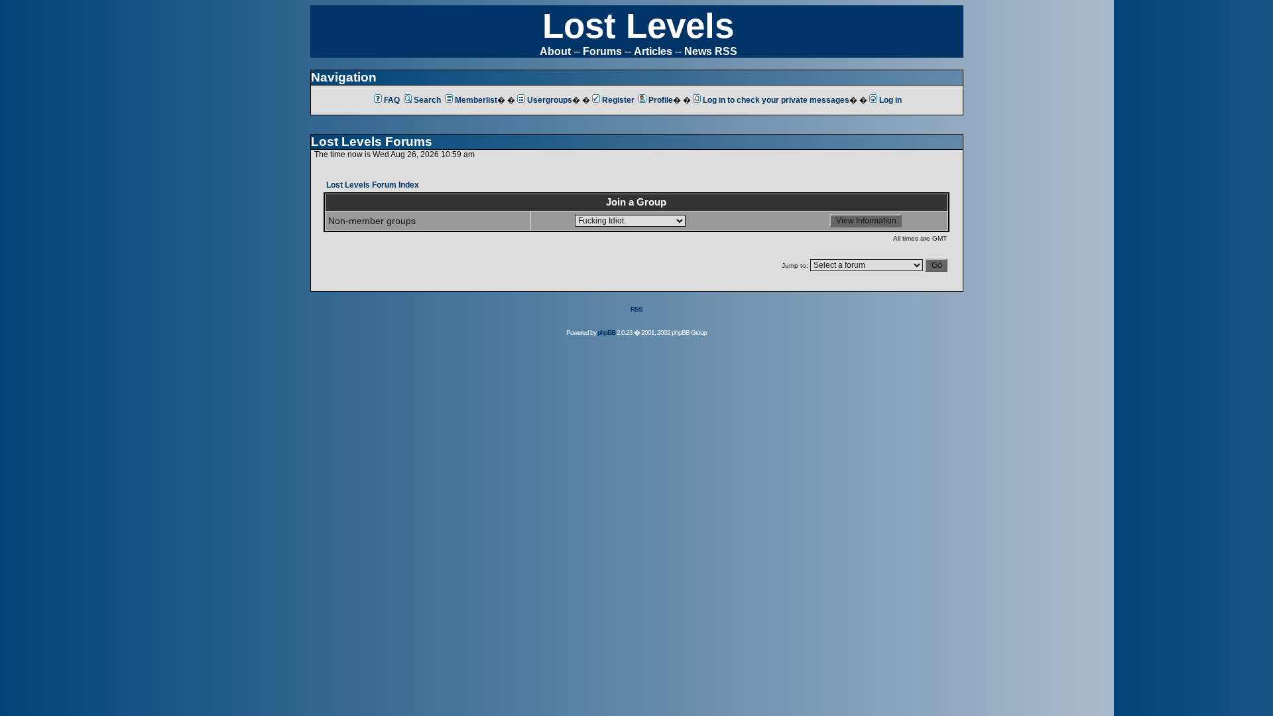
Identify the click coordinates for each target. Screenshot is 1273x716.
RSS (636, 309)
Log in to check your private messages (776, 100)
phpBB (606, 332)
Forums (602, 51)
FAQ (392, 100)
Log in (890, 100)
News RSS (710, 51)
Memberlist (476, 100)
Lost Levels (638, 25)
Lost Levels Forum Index (372, 185)
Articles (653, 51)
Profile (660, 100)
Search (427, 100)
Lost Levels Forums (371, 142)
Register (618, 100)
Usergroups (549, 100)
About (555, 51)
